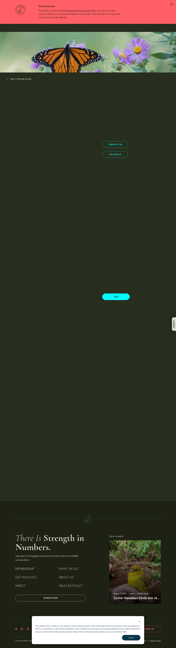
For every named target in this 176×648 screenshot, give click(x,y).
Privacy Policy (122, 632)
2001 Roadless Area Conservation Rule (79, 10)
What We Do (69, 568)
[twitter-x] (28, 629)
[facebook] (16, 629)
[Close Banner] (171, 4)
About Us (66, 577)
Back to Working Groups (21, 79)
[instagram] (21, 629)
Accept (131, 638)
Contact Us (115, 144)
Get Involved (26, 577)
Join (116, 296)
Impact (20, 586)
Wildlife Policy (71, 586)
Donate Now (50, 598)
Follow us (115, 154)
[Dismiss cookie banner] (139, 621)
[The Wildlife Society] (88, 519)
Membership (24, 568)
